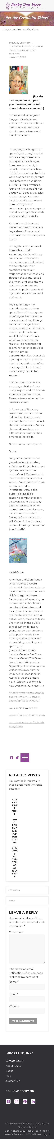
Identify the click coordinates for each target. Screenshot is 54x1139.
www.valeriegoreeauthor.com (27, 715)
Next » (11, 900)
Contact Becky (15, 1060)
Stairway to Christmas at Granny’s (14, 862)
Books (9, 1070)
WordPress (34, 1134)
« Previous (14, 890)
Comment (16, 932)
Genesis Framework (15, 1134)
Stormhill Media (27, 1127)
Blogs (6, 29)
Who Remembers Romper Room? (14, 831)
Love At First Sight (14, 806)
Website (14, 1006)
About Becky (13, 1065)
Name (13, 981)
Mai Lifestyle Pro (36, 1131)
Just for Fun (13, 1080)
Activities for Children (23, 46)
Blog (8, 1075)
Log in (46, 1134)
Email (13, 994)
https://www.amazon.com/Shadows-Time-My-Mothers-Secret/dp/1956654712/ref (26, 696)
